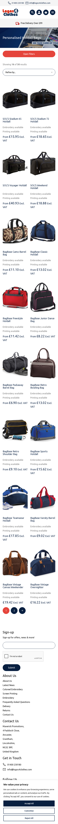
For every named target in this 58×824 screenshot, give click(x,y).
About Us (7, 681)
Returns (6, 710)
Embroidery (8, 698)
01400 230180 (14, 764)
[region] (29, 802)
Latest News (9, 685)
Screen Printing (10, 693)
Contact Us (8, 714)
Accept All (29, 803)
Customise (29, 811)
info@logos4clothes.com (19, 769)
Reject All (29, 818)
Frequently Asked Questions (16, 702)
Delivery (6, 706)
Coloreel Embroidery (13, 689)
